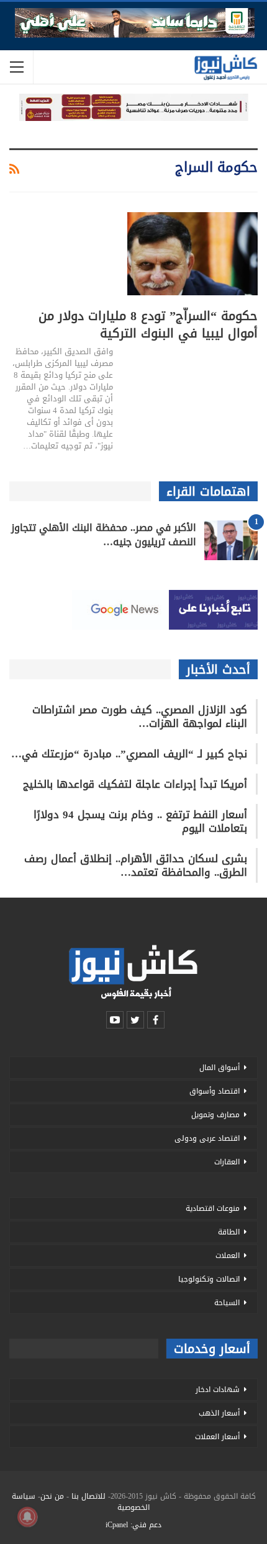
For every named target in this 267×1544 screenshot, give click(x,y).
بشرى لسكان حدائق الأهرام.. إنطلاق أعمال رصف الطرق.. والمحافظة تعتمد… (135, 865)
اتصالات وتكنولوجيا (209, 1279)
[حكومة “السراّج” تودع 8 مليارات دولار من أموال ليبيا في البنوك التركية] (192, 253)
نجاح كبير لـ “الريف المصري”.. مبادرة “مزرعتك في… (129, 754)
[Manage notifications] (27, 1517)
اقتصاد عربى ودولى (207, 1138)
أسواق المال (219, 1067)
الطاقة (229, 1232)
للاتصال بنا (88, 1496)
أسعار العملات (217, 1437)
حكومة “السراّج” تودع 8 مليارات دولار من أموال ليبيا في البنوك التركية (148, 324)
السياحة (227, 1303)
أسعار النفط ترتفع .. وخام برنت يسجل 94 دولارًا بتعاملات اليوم (140, 821)
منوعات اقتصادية (213, 1208)
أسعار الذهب (219, 1413)
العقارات (227, 1162)
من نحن (52, 1496)
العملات (227, 1255)
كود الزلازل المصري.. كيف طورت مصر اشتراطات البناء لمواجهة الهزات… (139, 716)
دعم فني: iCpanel (133, 1525)
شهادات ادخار (218, 1389)
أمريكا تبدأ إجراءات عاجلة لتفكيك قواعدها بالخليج (135, 784)
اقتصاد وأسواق (214, 1091)
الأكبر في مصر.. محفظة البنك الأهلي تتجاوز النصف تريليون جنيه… (103, 534)
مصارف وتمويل (215, 1115)
